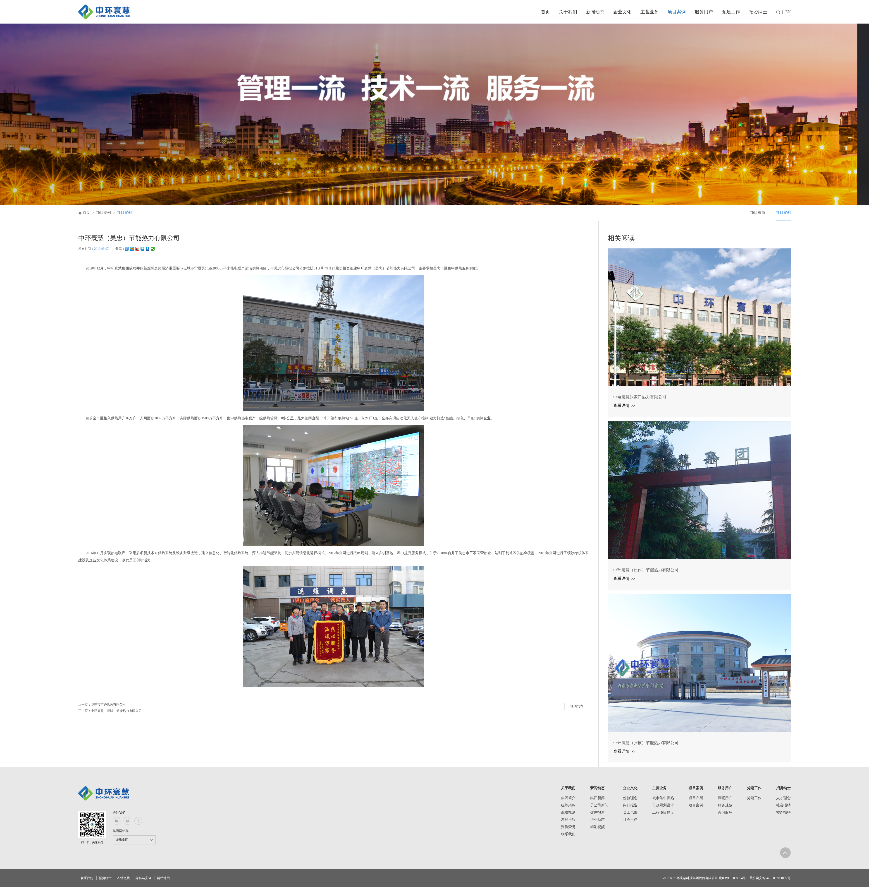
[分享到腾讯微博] (142, 249)
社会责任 (630, 820)
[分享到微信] (153, 249)
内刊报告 (630, 805)
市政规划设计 (663, 805)
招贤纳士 (758, 11)
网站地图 (163, 878)
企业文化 (622, 11)
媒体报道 (597, 812)
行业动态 (597, 820)
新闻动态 (595, 11)
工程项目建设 (663, 812)
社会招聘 (783, 805)
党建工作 (731, 11)
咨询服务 (725, 812)
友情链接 (123, 878)
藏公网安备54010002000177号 (770, 878)
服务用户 (704, 11)
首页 (545, 11)
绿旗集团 (122, 839)
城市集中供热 (663, 798)
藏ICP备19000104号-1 (734, 878)
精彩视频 (597, 827)
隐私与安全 (143, 878)
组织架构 (568, 805)
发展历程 (568, 820)
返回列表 (577, 706)
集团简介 (568, 798)
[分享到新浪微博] (137, 249)
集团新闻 (597, 798)
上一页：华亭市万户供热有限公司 (102, 704)
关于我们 (568, 11)
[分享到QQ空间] (132, 249)
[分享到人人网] (148, 249)
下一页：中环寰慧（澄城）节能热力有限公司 (110, 711)
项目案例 (677, 11)
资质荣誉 (568, 827)
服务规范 (725, 805)
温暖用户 (725, 798)
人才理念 (783, 798)
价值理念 (630, 798)
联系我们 (568, 834)
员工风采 (630, 812)
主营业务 (649, 11)
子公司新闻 (599, 805)
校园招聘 (783, 812)
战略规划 (568, 812)
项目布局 (757, 212)
